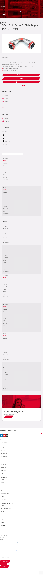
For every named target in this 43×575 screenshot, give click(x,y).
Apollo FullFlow (4, 442)
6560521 (4, 248)
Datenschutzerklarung (9, 529)
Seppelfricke (3, 470)
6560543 (4, 306)
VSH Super (3, 450)
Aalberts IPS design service (6, 508)
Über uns (2, 514)
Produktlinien (3, 440)
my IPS (2, 511)
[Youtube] (4, 435)
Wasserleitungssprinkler (5, 485)
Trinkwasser (3, 499)
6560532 (4, 277)
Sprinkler (2, 487)
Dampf (2, 479)
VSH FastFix (3, 467)
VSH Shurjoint (3, 461)
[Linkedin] (1, 435)
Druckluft (2, 482)
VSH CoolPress (4, 459)
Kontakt (2, 522)
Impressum (26, 529)
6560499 (4, 160)
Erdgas (2, 496)
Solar (2, 490)
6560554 (4, 335)
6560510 (4, 218)
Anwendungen (3, 477)
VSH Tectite (3, 447)
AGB (2, 529)
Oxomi (2, 525)
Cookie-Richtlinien (18, 529)
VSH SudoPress (4, 453)
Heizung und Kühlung (5, 493)
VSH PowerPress (4, 464)
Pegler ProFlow (4, 473)
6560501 (4, 189)
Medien (2, 505)
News (2, 519)
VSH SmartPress (4, 456)
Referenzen (3, 516)
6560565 (4, 364)
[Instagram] (7, 435)
